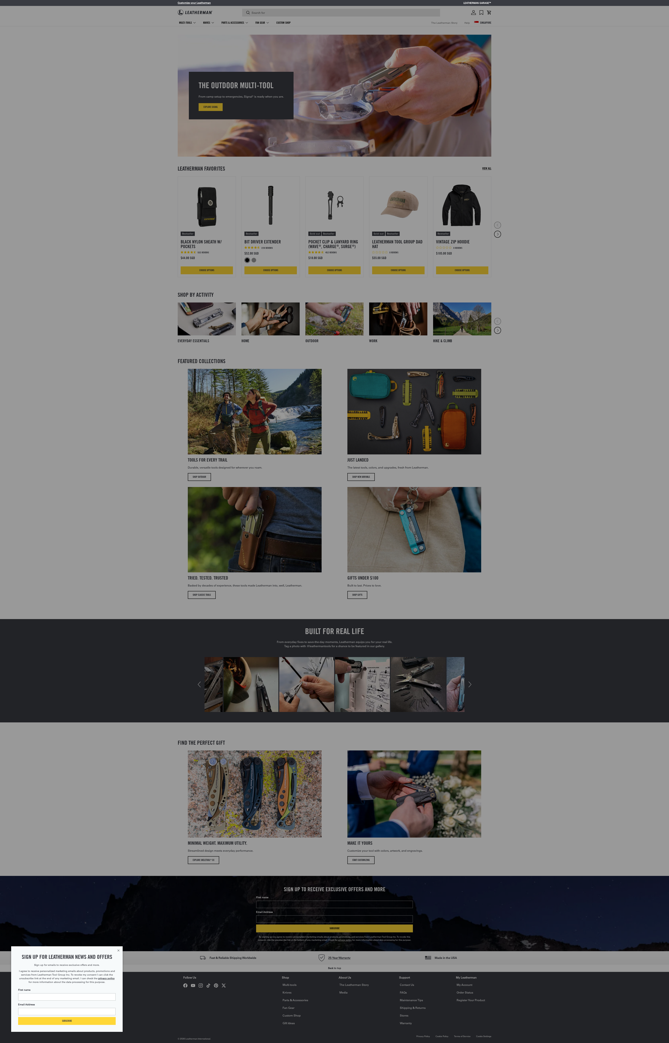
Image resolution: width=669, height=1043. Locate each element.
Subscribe (67, 1020)
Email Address (26, 1004)
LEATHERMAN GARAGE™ (477, 3)
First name (24, 989)
